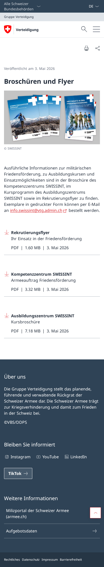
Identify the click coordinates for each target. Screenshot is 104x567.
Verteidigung (27, 29)
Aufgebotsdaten (21, 531)
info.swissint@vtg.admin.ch (36, 210)
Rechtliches (12, 559)
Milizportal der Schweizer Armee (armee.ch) (37, 513)
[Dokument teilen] (97, 48)
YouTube (50, 457)
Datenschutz (31, 559)
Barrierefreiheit (71, 559)
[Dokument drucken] (86, 48)
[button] (95, 512)
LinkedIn (78, 457)
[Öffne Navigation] (96, 29)
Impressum (50, 559)
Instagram (21, 457)
